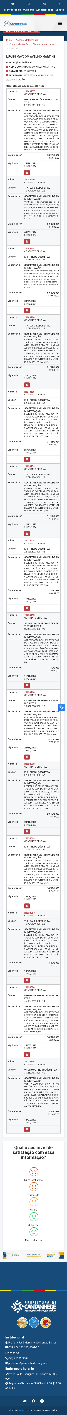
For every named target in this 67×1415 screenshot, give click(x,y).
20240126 (29, 317)
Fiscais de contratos (43, 44)
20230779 (29, 466)
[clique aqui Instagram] (42, 1401)
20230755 (29, 615)
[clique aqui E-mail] (25, 1401)
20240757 (29, 91)
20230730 (29, 764)
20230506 (29, 987)
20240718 (29, 248)
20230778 (29, 540)
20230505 (29, 1061)
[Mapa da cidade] (33, 1275)
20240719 (29, 179)
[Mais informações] (27, 172)
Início (9, 40)
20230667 (29, 913)
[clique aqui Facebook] (33, 1401)
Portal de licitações (19, 44)
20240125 (29, 391)
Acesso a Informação (27, 40)
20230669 (29, 838)
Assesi (20, 1410)
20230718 (29, 692)
